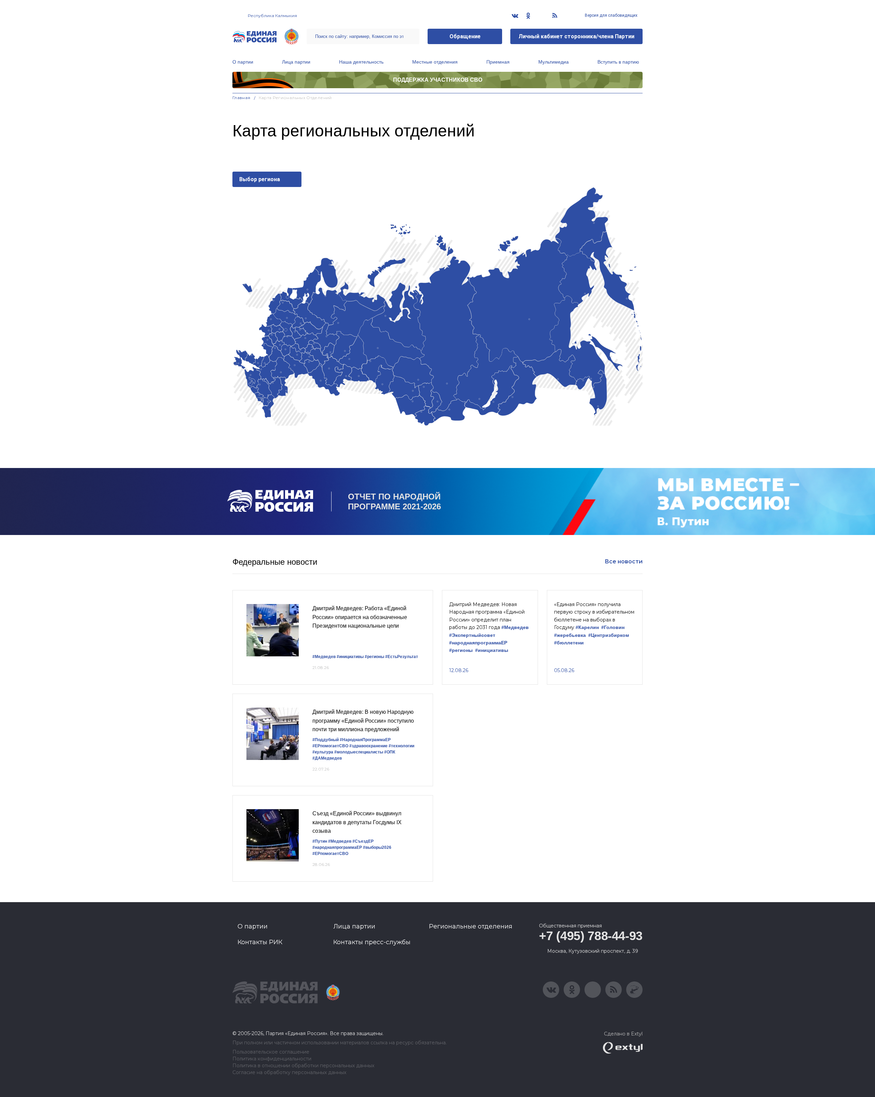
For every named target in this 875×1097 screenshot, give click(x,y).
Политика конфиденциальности (271, 1059)
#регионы (374, 656)
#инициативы (350, 656)
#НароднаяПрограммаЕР (365, 739)
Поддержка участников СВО (437, 80)
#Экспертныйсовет (472, 635)
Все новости (624, 561)
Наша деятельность (361, 62)
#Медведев (324, 656)
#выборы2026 (377, 847)
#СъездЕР (363, 841)
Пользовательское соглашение (270, 1052)
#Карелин (587, 627)
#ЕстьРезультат (401, 656)
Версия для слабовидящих (610, 15)
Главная (241, 97)
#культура (322, 752)
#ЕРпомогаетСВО (330, 746)
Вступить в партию (618, 62)
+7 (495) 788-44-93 (591, 936)
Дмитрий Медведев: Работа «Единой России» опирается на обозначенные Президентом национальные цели (359, 617)
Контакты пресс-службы (371, 942)
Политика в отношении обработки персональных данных (303, 1066)
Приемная (498, 62)
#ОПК (389, 752)
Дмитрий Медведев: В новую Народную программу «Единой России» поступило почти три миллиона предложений (363, 720)
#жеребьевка (570, 635)
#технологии (401, 746)
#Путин (319, 841)
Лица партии (296, 62)
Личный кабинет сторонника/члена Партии (576, 36)
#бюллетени (569, 642)
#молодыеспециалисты (358, 752)
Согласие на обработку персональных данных (289, 1072)
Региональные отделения (470, 926)
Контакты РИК (260, 942)
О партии (242, 62)
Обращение (465, 36)
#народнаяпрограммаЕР (478, 642)
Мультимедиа (553, 62)
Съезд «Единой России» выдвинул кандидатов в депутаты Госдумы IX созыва (357, 822)
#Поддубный (325, 739)
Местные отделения (435, 62)
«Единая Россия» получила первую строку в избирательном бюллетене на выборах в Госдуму (594, 615)
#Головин (612, 627)
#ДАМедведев (327, 758)
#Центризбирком (608, 635)
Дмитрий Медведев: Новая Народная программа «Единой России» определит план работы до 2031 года (487, 615)
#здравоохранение (368, 746)
